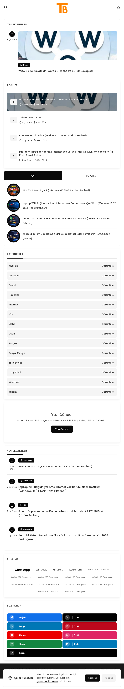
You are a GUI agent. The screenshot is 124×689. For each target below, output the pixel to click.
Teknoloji (17, 362)
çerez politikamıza (47, 681)
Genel (12, 285)
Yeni (33, 175)
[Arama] (118, 8)
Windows (14, 382)
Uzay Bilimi (15, 372)
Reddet (109, 677)
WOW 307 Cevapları (75, 591)
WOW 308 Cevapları (48, 591)
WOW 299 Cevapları (98, 569)
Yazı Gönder (62, 429)
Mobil (12, 324)
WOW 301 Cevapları (75, 584)
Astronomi (75, 569)
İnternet (13, 304)
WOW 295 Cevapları (102, 577)
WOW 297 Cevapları (48, 577)
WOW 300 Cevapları (49, 584)
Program (14, 343)
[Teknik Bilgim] (62, 8)
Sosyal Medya (17, 353)
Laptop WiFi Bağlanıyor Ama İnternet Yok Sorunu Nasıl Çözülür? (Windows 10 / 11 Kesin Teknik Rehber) (66, 153)
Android (13, 265)
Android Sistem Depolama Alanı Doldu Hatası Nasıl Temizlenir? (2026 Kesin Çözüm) (63, 537)
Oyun (25, 65)
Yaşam (13, 391)
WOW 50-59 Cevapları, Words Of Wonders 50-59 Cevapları (55, 71)
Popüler (91, 175)
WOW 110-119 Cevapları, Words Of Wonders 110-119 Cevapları (54, 99)
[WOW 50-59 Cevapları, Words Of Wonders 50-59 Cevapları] (67, 45)
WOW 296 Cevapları (75, 577)
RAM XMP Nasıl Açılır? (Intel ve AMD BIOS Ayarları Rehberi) (53, 135)
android (58, 569)
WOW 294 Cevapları (22, 584)
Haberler (14, 295)
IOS (11, 314)
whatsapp (22, 570)
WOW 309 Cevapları (102, 584)
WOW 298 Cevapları (21, 577)
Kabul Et (92, 677)
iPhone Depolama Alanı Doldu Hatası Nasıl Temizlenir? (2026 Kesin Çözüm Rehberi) (61, 513)
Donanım (14, 275)
